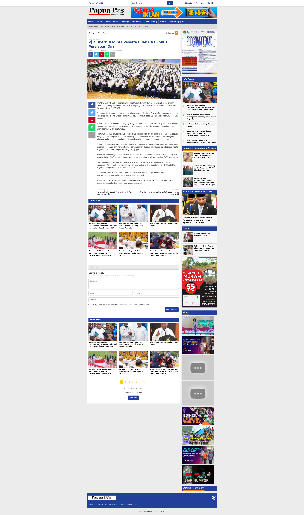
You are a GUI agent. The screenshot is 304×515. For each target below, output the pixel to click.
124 (137, 382)
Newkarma (148, 511)
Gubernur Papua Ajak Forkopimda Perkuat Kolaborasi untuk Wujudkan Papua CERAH (102, 225)
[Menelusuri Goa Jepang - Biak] (198, 474)
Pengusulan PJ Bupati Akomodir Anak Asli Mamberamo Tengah (114, 192)
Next (144, 382)
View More (134, 398)
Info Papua (100, 50)
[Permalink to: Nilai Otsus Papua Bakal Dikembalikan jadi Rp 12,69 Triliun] (133, 240)
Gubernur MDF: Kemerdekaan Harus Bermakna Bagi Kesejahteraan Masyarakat (101, 253)
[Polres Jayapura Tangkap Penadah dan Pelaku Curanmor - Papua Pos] (198, 455)
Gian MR (162, 511)
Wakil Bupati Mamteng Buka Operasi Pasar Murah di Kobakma (204, 155)
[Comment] (112, 54)
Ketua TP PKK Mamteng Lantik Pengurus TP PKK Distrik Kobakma (204, 168)
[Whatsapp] (106, 54)
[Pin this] (101, 54)
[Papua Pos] (107, 11)
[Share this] (90, 54)
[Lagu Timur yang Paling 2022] (198, 367)
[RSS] (177, 33)
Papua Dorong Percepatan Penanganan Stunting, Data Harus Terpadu (131, 225)
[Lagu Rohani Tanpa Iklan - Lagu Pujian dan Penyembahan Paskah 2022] (198, 393)
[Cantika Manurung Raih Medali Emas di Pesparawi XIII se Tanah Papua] (198, 325)
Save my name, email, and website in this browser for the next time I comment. (120, 304)
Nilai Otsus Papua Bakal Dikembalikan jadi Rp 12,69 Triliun (131, 253)
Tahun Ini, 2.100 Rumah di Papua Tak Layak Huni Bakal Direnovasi (204, 248)
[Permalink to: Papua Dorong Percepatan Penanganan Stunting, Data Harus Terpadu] (133, 213)
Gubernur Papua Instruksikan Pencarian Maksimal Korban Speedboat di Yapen (198, 220)
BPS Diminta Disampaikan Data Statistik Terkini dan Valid (159, 192)
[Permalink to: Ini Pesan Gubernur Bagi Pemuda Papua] (164, 213)
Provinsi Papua (109, 50)
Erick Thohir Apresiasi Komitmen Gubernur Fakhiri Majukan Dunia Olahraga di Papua (164, 253)
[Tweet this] (96, 54)
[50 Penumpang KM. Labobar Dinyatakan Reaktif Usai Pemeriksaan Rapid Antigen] (198, 435)
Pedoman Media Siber (129, 505)
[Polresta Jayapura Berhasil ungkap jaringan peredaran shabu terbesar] (198, 345)
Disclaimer (113, 505)
